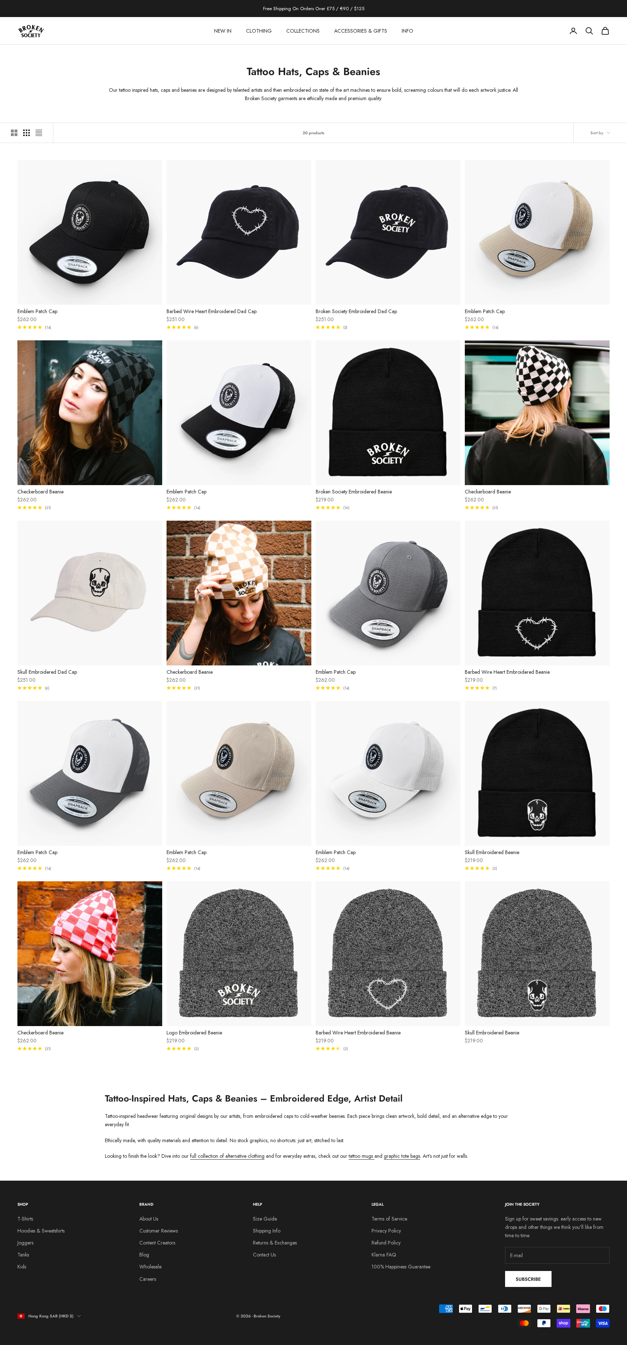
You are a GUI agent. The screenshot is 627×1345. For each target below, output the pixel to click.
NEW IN (222, 30)
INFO (407, 30)
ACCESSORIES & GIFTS (360, 30)
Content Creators (157, 1242)
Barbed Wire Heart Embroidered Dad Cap (212, 311)
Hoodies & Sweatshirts (41, 1230)
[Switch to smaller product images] (26, 133)
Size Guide (265, 1218)
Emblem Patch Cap (37, 311)
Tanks (23, 1254)
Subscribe (528, 1279)
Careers (147, 1279)
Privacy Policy (386, 1230)
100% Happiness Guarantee (401, 1266)
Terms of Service (389, 1218)
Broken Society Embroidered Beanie (354, 491)
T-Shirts (25, 1218)
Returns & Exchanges (275, 1242)
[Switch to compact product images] (39, 133)
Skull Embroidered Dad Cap (47, 672)
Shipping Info (266, 1230)
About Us (148, 1218)
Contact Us (264, 1254)
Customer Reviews (158, 1230)
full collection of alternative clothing (227, 1156)
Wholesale (150, 1266)
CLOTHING (259, 30)
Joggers (25, 1242)
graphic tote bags (402, 1156)
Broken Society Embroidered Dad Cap (356, 311)
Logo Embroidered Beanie (194, 1032)
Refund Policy (386, 1242)
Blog (144, 1254)
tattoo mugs (361, 1156)
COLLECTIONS (303, 30)
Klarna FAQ (384, 1254)
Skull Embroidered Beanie (492, 852)
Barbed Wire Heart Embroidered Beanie (507, 672)
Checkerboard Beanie (40, 491)
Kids (21, 1266)
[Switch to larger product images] (14, 133)
